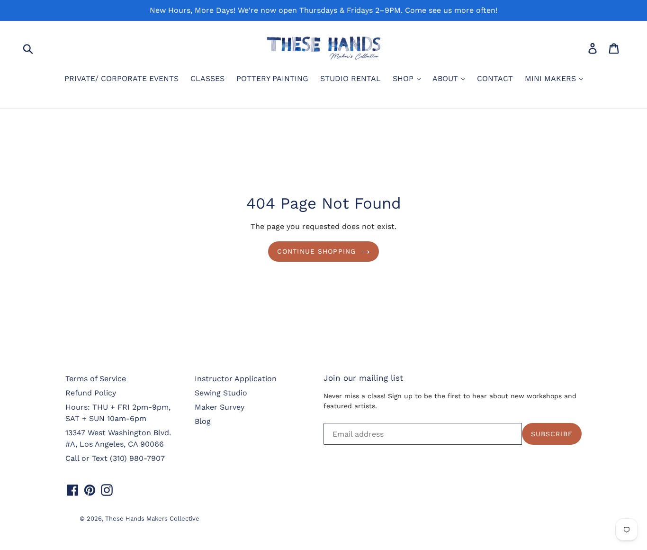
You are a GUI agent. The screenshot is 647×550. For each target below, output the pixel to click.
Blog (203, 421)
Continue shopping (316, 251)
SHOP (404, 78)
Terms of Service (95, 378)
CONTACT (495, 78)
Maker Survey (219, 407)
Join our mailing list (363, 378)
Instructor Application (236, 378)
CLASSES (207, 78)
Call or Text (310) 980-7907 (115, 458)
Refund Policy (90, 392)
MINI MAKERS (551, 78)
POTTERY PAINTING (272, 78)
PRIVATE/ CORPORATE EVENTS (121, 78)
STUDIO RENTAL (350, 78)
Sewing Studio (221, 392)
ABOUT (446, 78)
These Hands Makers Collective (152, 518)
